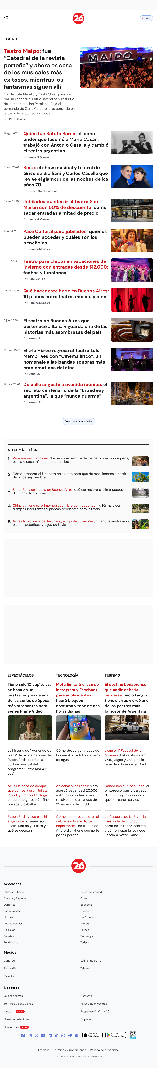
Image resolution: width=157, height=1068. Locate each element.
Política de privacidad (93, 1003)
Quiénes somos (13, 995)
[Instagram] (30, 1035)
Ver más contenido (78, 421)
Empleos (85, 1019)
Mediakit (13, 1011)
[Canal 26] (79, 866)
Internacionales (13, 923)
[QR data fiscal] (133, 1038)
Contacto (86, 995)
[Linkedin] (50, 1035)
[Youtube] (43, 1035)
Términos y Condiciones (69, 1050)
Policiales (9, 930)
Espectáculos (21, 675)
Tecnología (67, 675)
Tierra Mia (10, 968)
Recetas (9, 936)
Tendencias (11, 942)
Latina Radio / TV (90, 960)
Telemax (85, 968)
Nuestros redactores (16, 1019)
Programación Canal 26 (94, 1011)
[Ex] (36, 1035)
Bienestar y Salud (91, 892)
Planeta (85, 923)
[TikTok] (56, 1035)
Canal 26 (9, 960)
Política (84, 930)
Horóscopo (87, 917)
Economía (86, 904)
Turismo (112, 675)
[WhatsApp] (63, 1035)
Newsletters (16, 1027)
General (85, 911)
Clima (83, 898)
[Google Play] (115, 1036)
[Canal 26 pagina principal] (78, 23)
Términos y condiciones (18, 1003)
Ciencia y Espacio (15, 898)
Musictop (9, 976)
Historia (8, 917)
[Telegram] (70, 1035)
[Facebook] (23, 1035)
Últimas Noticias (14, 892)
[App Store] (92, 1036)
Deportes (9, 904)
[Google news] (76, 1035)
